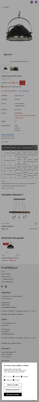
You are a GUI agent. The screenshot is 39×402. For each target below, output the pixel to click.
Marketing (25, 376)
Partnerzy (17, 380)
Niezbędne (9, 376)
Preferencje (9, 380)
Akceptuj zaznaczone (13, 390)
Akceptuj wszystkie (13, 394)
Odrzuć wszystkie (13, 385)
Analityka (17, 376)
